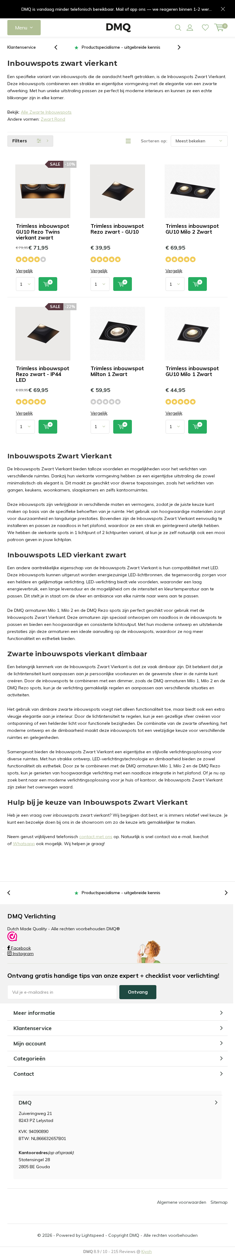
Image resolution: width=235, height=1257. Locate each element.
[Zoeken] (178, 27)
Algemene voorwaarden (181, 1202)
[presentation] (59, 47)
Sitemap (219, 1202)
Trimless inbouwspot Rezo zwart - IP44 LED (42, 374)
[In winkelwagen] (48, 284)
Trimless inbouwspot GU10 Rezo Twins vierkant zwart (42, 232)
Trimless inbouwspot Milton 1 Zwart (117, 371)
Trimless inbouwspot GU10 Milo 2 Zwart (192, 229)
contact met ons (95, 836)
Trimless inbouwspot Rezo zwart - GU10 (117, 229)
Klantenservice (21, 47)
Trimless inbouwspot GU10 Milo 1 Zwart (192, 371)
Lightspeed (93, 1235)
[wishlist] (205, 27)
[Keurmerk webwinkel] (12, 936)
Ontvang (138, 992)
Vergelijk (24, 270)
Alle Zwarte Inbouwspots (46, 112)
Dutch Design (121, 47)
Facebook (20, 948)
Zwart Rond (53, 119)
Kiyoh (146, 1251)
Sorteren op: (154, 141)
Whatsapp (24, 843)
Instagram (23, 953)
